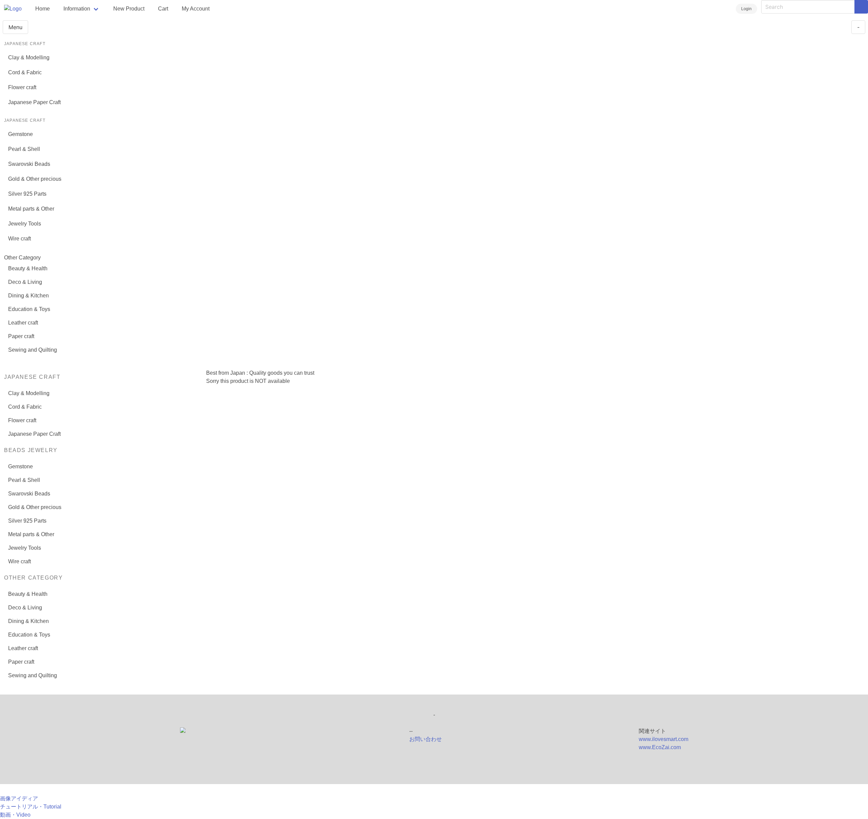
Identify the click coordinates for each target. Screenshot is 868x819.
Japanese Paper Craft (34, 102)
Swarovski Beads (29, 164)
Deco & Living (25, 282)
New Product (128, 9)
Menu (15, 27)
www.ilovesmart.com (663, 739)
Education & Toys (29, 309)
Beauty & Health (27, 268)
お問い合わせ (425, 739)
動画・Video (15, 815)
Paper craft (21, 336)
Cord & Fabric (25, 72)
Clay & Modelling (29, 57)
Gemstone (20, 134)
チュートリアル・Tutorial (30, 807)
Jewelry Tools (24, 224)
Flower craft (22, 87)
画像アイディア (19, 798)
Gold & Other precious (34, 179)
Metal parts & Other (31, 209)
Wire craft (19, 238)
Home (42, 9)
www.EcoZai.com (660, 747)
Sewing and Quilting (32, 350)
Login (746, 8)
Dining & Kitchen (28, 295)
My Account (196, 9)
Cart (163, 9)
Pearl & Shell (24, 149)
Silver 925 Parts (27, 194)
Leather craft (23, 323)
